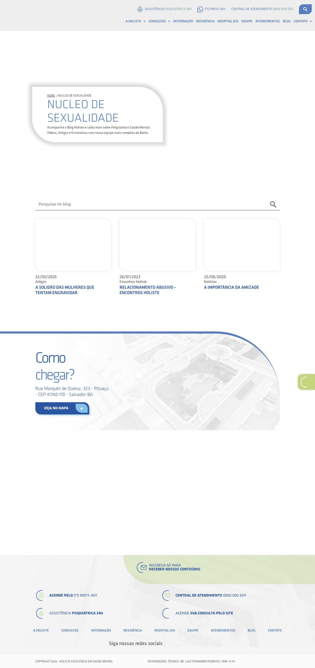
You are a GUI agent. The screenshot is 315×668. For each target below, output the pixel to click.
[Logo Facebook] (167, 643)
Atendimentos (267, 21)
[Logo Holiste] (24, 16)
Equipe (246, 21)
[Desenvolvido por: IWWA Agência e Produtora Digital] (275, 661)
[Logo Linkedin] (181, 643)
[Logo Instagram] (203, 643)
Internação (183, 21)
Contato (301, 21)
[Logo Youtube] (189, 643)
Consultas (157, 21)
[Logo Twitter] (174, 643)
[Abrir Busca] (305, 9)
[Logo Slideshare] (196, 643)
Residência (205, 21)
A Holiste (133, 21)
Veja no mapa (56, 408)
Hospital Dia (228, 21)
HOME (51, 95)
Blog (287, 21)
